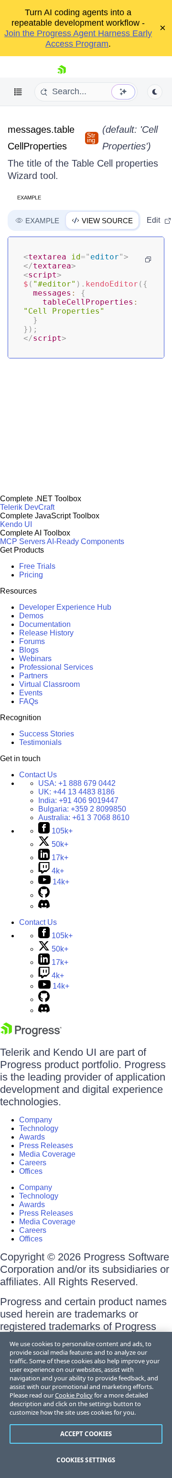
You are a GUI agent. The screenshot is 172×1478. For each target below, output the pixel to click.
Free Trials (37, 566)
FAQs (28, 701)
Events (31, 693)
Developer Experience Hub (65, 607)
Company (35, 1120)
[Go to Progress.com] (31, 1034)
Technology (38, 1128)
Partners (33, 676)
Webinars (35, 659)
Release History (46, 633)
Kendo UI (16, 524)
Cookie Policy (74, 1395)
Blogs (29, 650)
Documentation (45, 624)
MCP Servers (22, 541)
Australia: (83, 817)
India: (78, 800)
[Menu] (18, 91)
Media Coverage (47, 1154)
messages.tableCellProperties (41, 137)
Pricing (31, 575)
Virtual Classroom (49, 684)
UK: (76, 792)
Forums (32, 641)
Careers (32, 1163)
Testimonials (40, 742)
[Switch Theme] (154, 91)
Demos (31, 616)
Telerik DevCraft (27, 507)
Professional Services (56, 667)
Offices (31, 1171)
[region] (86, 1405)
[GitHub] (44, 895)
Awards (32, 1137)
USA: (77, 783)
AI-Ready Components (85, 541)
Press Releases (46, 1145)
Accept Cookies (86, 1433)
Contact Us (38, 775)
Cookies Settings (85, 1460)
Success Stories (46, 734)
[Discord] (44, 906)
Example (29, 197)
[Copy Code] (148, 259)
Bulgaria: (82, 809)
